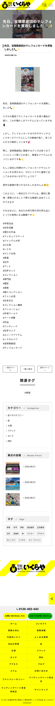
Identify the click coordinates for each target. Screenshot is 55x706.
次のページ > (45, 368)
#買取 (27, 393)
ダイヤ (11, 436)
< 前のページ (10, 368)
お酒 (10, 426)
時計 (10, 441)
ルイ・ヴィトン (35, 540)
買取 (22, 527)
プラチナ (40, 534)
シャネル (22, 540)
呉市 (15, 527)
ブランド (12, 431)
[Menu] (50, 5)
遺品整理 (30, 527)
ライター (30, 534)
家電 (8, 527)
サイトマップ (41, 690)
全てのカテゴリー (16, 415)
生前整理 (40, 527)
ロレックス (11, 540)
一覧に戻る (27, 369)
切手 (8, 534)
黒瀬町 (16, 534)
